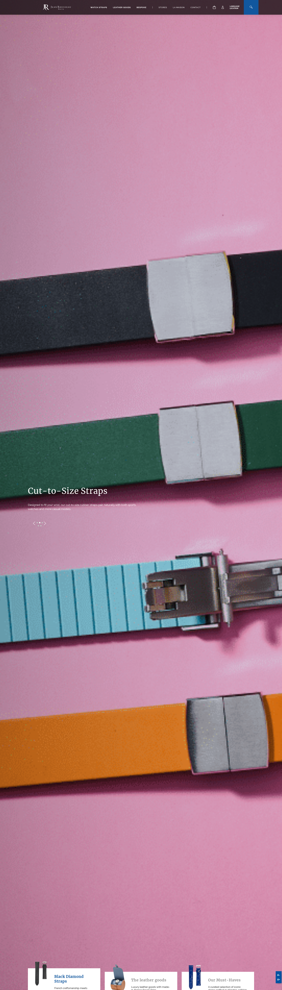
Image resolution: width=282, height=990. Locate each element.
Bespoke (141, 7)
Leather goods (122, 7)
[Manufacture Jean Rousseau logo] (57, 7)
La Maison (179, 7)
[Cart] (214, 7)
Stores (163, 7)
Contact (195, 7)
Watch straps (98, 7)
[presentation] (34, 525)
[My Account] (223, 7)
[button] (37, 524)
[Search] (251, 7)
